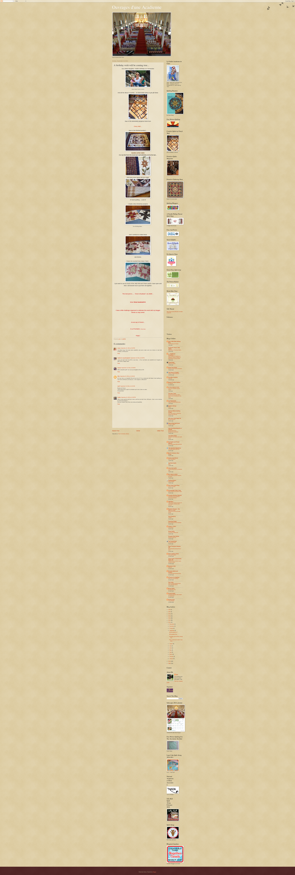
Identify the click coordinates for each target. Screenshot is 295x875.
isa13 (118, 386)
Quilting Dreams (172, 480)
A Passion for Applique (173, 577)
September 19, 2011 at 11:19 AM (127, 386)
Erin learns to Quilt (172, 474)
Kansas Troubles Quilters (174, 382)
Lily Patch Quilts (172, 463)
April (170, 652)
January (171, 658)
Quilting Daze (171, 599)
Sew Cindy (170, 582)
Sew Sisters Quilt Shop (173, 485)
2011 (169, 622)
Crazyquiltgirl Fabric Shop (174, 490)
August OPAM (171, 481)
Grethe (119, 397)
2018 (169, 609)
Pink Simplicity (172, 516)
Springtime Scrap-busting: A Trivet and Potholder (174, 497)
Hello (169, 464)
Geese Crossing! (171, 486)
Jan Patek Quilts (172, 401)
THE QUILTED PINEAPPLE (174, 448)
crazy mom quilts (172, 468)
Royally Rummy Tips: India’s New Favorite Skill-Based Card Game (174, 396)
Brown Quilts (171, 588)
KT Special (170, 383)
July (170, 645)
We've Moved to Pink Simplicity (174, 522)
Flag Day (170, 378)
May (170, 650)
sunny (118, 348)
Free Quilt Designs (172, 555)
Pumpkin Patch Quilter (173, 536)
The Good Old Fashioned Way (174, 573)
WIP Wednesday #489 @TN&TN (175, 444)
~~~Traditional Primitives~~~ (171, 354)
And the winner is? (173, 632)
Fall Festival (170, 527)
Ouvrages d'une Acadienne (137, 7)
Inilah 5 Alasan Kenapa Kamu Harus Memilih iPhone (174, 584)
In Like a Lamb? (171, 424)
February (171, 656)
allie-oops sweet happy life (174, 418)
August (171, 643)
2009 (169, 663)
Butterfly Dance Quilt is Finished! (175, 368)
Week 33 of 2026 (171, 363)
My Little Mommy (171, 419)
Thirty (169, 407)
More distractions (171, 459)
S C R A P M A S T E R (173, 387)
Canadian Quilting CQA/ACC (175, 495)
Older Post (160, 431)
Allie (118, 376)
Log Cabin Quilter (172, 435)
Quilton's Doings (172, 406)
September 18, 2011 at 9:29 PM (137, 358)
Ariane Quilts (171, 531)
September (172, 630)
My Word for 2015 (172, 589)
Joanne (119, 367)
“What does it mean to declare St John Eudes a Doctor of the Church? (175, 504)
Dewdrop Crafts (172, 566)
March (171, 654)
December (171, 624)
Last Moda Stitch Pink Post (173, 449)
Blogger (154, 872)
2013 (169, 618)
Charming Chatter (172, 521)
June (170, 648)
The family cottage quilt (173, 532)
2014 (169, 616)
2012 (169, 620)
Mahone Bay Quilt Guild (174, 423)
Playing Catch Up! (172, 537)
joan (177, 674)
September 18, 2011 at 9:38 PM (128, 367)
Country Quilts (171, 593)
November (171, 626)
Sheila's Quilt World (173, 458)
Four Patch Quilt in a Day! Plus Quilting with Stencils (174, 414)
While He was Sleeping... (173, 578)
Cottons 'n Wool (172, 526)
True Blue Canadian (173, 377)
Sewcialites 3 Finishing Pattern (174, 350)
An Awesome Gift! (172, 542)
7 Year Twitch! (171, 600)
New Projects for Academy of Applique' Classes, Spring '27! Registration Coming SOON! (174, 357)
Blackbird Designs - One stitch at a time (174, 509)
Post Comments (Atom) (123, 433)
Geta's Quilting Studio (173, 553)
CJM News (170, 501)
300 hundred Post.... (173, 634)
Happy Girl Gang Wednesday (174, 402)
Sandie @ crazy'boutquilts (123, 358)
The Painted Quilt (172, 541)
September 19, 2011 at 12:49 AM (127, 376)
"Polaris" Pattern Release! (173, 373)
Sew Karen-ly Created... (173, 372)
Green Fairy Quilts (172, 367)
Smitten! (170, 517)
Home (138, 431)
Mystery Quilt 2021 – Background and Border (173, 431)
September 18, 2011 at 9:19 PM (128, 348)
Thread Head (171, 362)
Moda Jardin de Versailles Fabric (175, 491)
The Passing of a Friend (173, 343)
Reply (118, 353)
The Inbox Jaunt (172, 393)
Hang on (170, 567)
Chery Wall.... (138, 126)
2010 (169, 661)
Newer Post (115, 431)
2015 (169, 613)
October (171, 628)
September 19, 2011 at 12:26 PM (128, 397)
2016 (169, 611)
